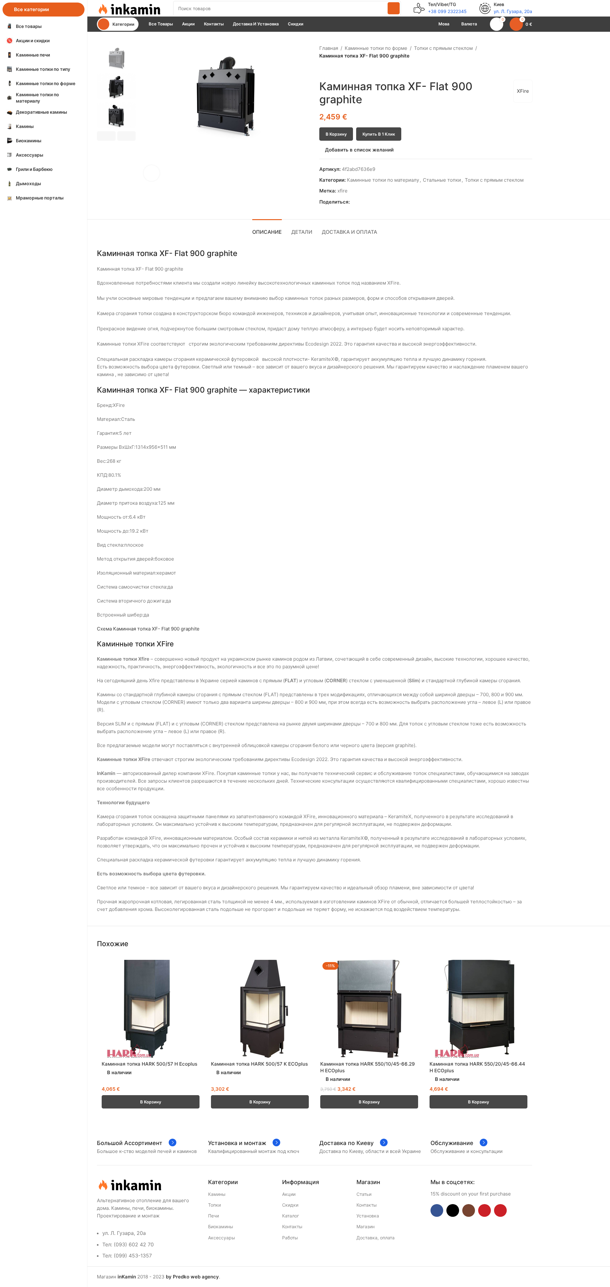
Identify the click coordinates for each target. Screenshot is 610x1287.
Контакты (292, 1226)
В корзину (336, 134)
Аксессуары (221, 1237)
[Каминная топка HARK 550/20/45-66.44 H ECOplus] (478, 1009)
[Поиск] (394, 8)
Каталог (290, 1215)
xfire (342, 191)
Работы (290, 1237)
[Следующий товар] (338, 70)
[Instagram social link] (468, 1210)
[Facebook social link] (353, 202)
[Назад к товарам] (331, 70)
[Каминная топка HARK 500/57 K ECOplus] (260, 1009)
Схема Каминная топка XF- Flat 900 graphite (148, 629)
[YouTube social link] (484, 1210)
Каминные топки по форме (376, 48)
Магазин (365, 1226)
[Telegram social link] (382, 202)
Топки (214, 1205)
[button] (106, 136)
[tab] (267, 229)
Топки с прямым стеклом (443, 48)
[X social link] (360, 202)
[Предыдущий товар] (323, 70)
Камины (217, 1194)
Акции (288, 1194)
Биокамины (220, 1226)
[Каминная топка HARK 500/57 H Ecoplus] (151, 1009)
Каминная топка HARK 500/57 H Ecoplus (149, 1064)
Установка (367, 1215)
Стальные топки (442, 180)
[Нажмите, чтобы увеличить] (151, 173)
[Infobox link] (440, 8)
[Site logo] (128, 8)
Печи (213, 1215)
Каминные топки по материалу (383, 180)
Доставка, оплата (375, 1237)
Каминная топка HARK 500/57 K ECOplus (259, 1064)
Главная (328, 48)
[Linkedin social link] (375, 202)
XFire (523, 91)
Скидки (290, 1205)
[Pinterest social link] (368, 202)
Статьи (363, 1194)
